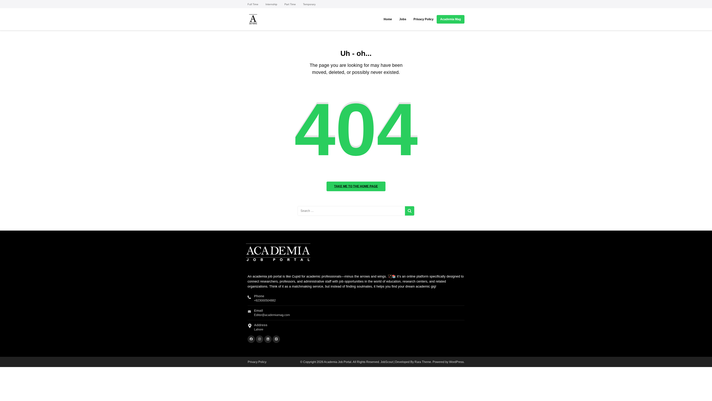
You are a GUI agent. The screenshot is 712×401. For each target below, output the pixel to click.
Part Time (290, 4)
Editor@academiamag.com (272, 315)
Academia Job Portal (337, 361)
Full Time (253, 4)
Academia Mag (450, 19)
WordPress (456, 361)
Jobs (402, 19)
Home (388, 19)
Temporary (309, 4)
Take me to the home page (356, 186)
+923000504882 (265, 300)
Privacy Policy (423, 19)
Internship (271, 4)
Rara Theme (423, 361)
